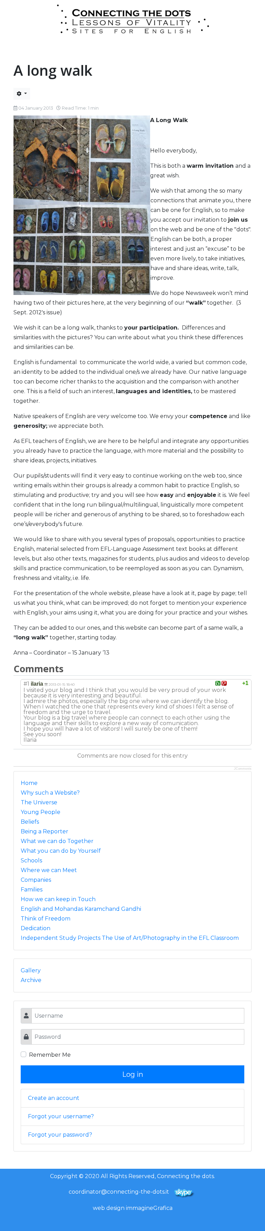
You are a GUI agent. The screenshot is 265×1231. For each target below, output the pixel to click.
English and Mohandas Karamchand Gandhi (81, 909)
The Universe (39, 802)
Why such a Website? (50, 792)
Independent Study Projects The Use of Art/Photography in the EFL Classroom (130, 938)
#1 (26, 684)
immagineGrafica (149, 1208)
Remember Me (50, 1055)
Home (29, 783)
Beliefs (30, 821)
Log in (132, 1074)
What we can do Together (57, 841)
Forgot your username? (61, 1116)
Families (31, 889)
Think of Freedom (45, 918)
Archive (31, 980)
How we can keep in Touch (58, 899)
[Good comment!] (217, 683)
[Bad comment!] (224, 683)
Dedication (35, 928)
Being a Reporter (44, 831)
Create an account (53, 1098)
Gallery (31, 970)
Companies (36, 880)
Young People (40, 812)
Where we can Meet (49, 870)
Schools (31, 860)
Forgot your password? (60, 1134)
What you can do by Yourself (61, 851)
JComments (243, 768)
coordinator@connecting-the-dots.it (119, 1191)
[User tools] (21, 94)
